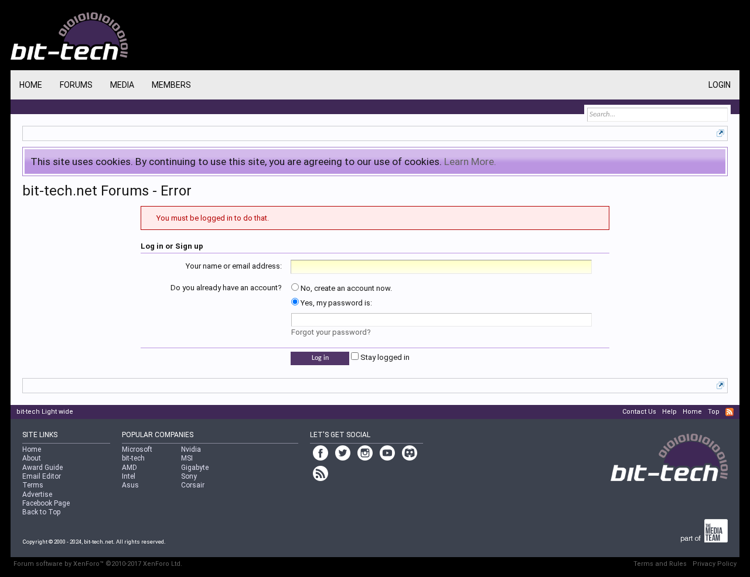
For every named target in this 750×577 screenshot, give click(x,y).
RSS (729, 412)
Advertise (37, 494)
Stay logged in (384, 357)
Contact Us (639, 411)
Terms (32, 485)
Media (122, 85)
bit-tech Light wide (44, 411)
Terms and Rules (660, 564)
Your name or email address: (234, 266)
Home (30, 85)
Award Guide (42, 467)
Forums (76, 85)
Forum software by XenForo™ (97, 564)
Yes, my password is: (335, 302)
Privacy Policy (715, 564)
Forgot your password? (331, 332)
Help (669, 411)
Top (714, 411)
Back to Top (41, 512)
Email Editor (41, 476)
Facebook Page (46, 503)
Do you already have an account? (226, 287)
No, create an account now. (345, 288)
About (31, 458)
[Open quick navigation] (720, 133)
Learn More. (470, 161)
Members (171, 85)
